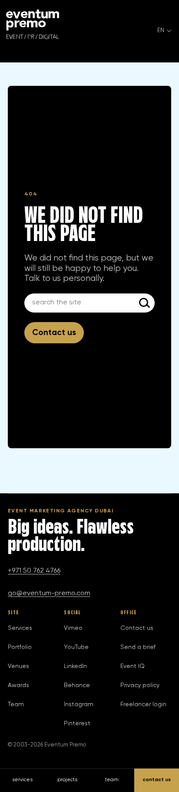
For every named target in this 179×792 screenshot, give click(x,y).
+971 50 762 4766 (34, 570)
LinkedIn (75, 666)
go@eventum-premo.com (49, 593)
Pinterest (77, 723)
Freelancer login (143, 704)
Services (20, 628)
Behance (77, 685)
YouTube (76, 647)
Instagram (78, 704)
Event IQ (132, 666)
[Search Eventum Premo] (145, 303)
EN (160, 30)
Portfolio (20, 647)
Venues (18, 666)
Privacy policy (139, 685)
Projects (67, 779)
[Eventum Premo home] (32, 24)
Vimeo (73, 628)
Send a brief (138, 647)
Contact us (54, 333)
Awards (18, 685)
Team (16, 704)
